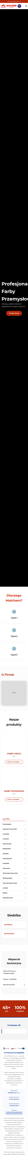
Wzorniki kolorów (9, 985)
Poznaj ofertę (14, 313)
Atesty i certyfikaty (9, 979)
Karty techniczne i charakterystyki (9, 972)
